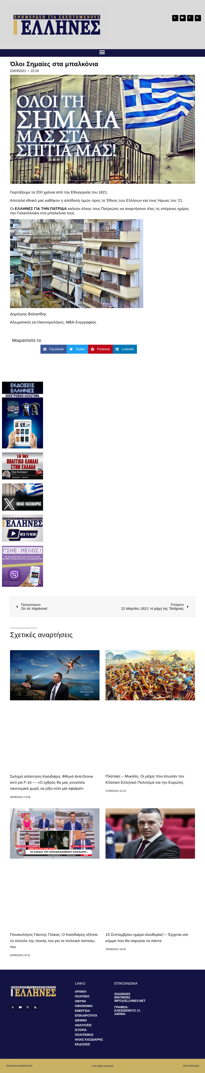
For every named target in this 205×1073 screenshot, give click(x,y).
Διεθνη (81, 1020)
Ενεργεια (82, 1010)
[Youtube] (183, 18)
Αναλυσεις (83, 1025)
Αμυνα (80, 1001)
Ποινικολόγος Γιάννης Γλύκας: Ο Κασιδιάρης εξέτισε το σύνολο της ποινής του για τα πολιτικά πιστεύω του (54, 940)
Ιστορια (81, 1030)
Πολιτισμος (84, 1034)
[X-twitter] (175, 18)
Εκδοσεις (82, 1044)
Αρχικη (80, 991)
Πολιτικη (82, 996)
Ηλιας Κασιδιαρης (89, 1039)
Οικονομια (84, 1006)
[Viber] (190, 18)
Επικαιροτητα (86, 1015)
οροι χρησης (191, 1066)
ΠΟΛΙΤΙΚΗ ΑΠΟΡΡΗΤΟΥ (19, 1066)
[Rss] (198, 18)
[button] (102, 52)
